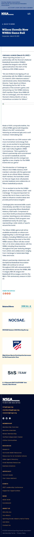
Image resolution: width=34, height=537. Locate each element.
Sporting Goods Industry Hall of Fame (16, 519)
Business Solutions (9, 466)
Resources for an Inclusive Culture (15, 456)
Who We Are (7, 512)
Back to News (9, 24)
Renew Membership (10, 434)
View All (25, 306)
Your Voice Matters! (10, 478)
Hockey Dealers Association (10, 2)
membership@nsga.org (11, 410)
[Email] (10, 293)
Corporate (5, 36)
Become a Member (26, 8)
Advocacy (7, 471)
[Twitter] (7, 293)
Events (5, 484)
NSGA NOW (6, 500)
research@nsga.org (10, 413)
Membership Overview (10, 427)
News (5, 496)
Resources (7, 446)
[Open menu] (29, 14)
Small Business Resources (12, 463)
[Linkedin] (5, 293)
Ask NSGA (6, 522)
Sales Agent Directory (10, 459)
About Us (6, 508)
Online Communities (10, 440)
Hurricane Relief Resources (12, 453)
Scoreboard (7, 503)
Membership (7, 423)
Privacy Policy (21, 533)
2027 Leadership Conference (13, 487)
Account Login (13, 8)
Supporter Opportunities (11, 491)
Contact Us (7, 525)
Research (6, 449)
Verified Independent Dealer (13, 437)
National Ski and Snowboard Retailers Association (14, 4)
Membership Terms (9, 533)
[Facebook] (3, 293)
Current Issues (8, 475)
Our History (7, 515)
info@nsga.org (8, 407)
